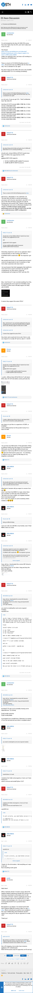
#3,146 (30, 314)
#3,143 (30, 140)
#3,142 (30, 84)
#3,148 (30, 411)
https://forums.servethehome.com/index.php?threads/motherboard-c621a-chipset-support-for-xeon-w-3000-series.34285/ (15, 53)
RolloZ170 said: (6, 232)
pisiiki (8, 878)
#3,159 (30, 885)
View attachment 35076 (8, 705)
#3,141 (30, 40)
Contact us (4, 973)
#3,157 (30, 794)
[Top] (31, 973)
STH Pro (3, 970)
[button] (2, 12)
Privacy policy (19, 973)
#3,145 (30, 227)
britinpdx (4, 20)
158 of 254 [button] (16, 955)
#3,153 (30, 590)
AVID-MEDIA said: (7, 595)
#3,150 (30, 473)
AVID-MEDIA (10, 466)
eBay (27, 93)
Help (25, 973)
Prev (10, 955)
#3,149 (30, 442)
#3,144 (30, 184)
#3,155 (30, 733)
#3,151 (30, 514)
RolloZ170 (10, 77)
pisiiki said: (5, 936)
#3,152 (30, 540)
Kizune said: (6, 416)
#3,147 (30, 356)
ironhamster (10, 33)
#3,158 (30, 841)
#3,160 (30, 931)
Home (28, 973)
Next (23, 955)
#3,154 (30, 690)
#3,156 (30, 766)
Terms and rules (11, 973)
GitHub (12, 566)
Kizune (9, 349)
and (11, 170)
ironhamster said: (7, 89)
